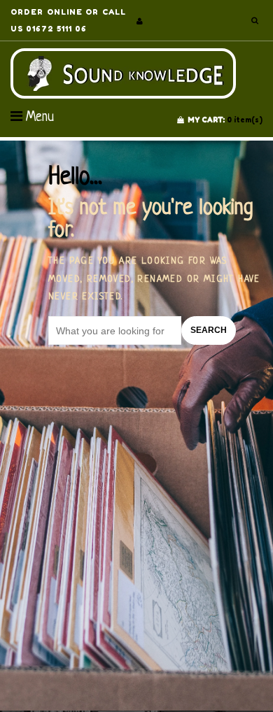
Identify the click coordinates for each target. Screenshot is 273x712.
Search (208, 330)
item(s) (225, 119)
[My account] (139, 21)
